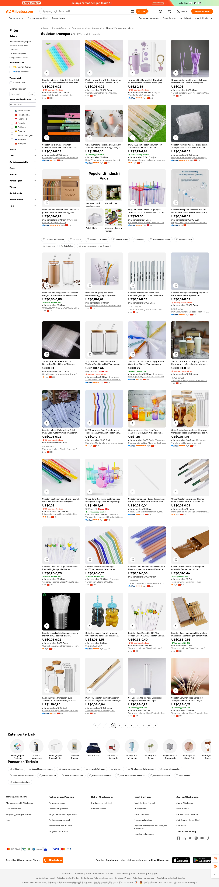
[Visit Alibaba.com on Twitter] (190, 838)
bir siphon (77, 239)
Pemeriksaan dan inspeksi (60, 825)
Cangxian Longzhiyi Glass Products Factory (104, 305)
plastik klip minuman (161, 775)
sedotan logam (185, 239)
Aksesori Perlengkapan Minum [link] (120, 28)
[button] (132, 11)
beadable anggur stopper (42, 769)
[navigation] (23, 377)
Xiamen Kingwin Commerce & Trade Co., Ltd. (147, 583)
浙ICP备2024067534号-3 (185, 882)
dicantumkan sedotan (55, 239)
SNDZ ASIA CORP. (93, 646)
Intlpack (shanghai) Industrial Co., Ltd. (59, 514)
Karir (8, 820)
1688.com (78, 873)
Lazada (109, 873)
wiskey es (140, 239)
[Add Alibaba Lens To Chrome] (53, 860)
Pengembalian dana (143, 820)
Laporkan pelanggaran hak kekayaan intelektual (150, 827)
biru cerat (118, 769)
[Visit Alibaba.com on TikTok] (208, 838)
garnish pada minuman (101, 775)
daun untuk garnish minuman (132, 775)
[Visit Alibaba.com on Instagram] (196, 838)
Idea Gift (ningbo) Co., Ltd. (54, 222)
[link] (215, 859)
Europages (153, 873)
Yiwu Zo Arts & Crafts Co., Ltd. (142, 95)
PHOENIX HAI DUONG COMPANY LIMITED (147, 222)
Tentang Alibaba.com (16, 797)
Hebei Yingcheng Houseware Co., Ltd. (102, 160)
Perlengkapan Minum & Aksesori (86, 28)
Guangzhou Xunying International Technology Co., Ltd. (61, 646)
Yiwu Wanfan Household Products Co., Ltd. (104, 379)
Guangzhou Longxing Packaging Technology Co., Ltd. (61, 710)
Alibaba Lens (23, 860)
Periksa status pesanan (187, 814)
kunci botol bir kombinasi (23, 775)
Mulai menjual (182, 808)
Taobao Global (121, 873)
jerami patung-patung (71, 769)
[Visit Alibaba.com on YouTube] (202, 838)
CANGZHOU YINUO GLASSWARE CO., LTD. (61, 308)
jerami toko (51, 246)
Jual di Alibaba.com (185, 803)
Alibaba (44, 28)
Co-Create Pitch (13, 808)
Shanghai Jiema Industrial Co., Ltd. (58, 95)
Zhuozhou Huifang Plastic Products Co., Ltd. (147, 309)
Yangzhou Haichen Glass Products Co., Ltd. (61, 582)
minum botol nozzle (97, 769)
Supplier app (112, 860)
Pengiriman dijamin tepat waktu (63, 814)
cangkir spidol (122, 239)
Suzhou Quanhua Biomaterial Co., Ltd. (145, 512)
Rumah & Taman (59, 28)
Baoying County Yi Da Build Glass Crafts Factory (147, 376)
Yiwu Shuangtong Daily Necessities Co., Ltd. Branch (190, 93)
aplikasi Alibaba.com (159, 860)
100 (149, 726)
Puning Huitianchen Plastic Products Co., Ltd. (190, 312)
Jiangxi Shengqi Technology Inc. (100, 710)
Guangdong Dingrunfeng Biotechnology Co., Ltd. (61, 157)
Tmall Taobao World (95, 873)
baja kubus (68, 246)
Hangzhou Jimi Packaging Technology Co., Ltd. (190, 157)
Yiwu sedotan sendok (162, 239)
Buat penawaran (98, 808)
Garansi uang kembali (58, 808)
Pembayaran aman (57, 803)
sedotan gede (184, 775)
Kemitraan (181, 825)
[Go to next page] (155, 725)
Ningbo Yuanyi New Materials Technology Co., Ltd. (190, 222)
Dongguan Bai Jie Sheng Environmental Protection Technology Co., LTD (190, 512)
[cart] (170, 12)
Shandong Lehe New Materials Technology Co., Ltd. (147, 443)
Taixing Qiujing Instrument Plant (186, 582)
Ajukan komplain (141, 814)
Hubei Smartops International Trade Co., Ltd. (61, 374)
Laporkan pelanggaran (144, 834)
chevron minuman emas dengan (95, 246)
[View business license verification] (136, 882)
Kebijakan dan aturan (58, 831)
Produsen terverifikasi (101, 803)
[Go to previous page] (95, 725)
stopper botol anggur (99, 239)
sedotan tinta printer (21, 782)
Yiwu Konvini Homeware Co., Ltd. (186, 443)
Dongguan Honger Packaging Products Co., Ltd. (147, 160)
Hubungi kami (140, 808)
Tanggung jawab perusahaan (19, 814)
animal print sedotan (171, 769)
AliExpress (67, 873)
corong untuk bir (49, 775)
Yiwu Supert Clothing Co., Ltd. (99, 582)
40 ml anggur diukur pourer (142, 769)
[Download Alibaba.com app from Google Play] (203, 860)
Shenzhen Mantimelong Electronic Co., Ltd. (104, 443)
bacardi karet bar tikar (74, 775)
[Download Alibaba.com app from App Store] (181, 860)
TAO (133, 873)
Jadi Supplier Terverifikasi (188, 820)
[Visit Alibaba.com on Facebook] (178, 838)
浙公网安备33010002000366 (158, 882)
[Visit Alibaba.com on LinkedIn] (184, 838)
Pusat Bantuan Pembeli (144, 803)
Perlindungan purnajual (59, 820)
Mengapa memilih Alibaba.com (20, 803)
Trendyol (141, 873)
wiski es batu (18, 769)
